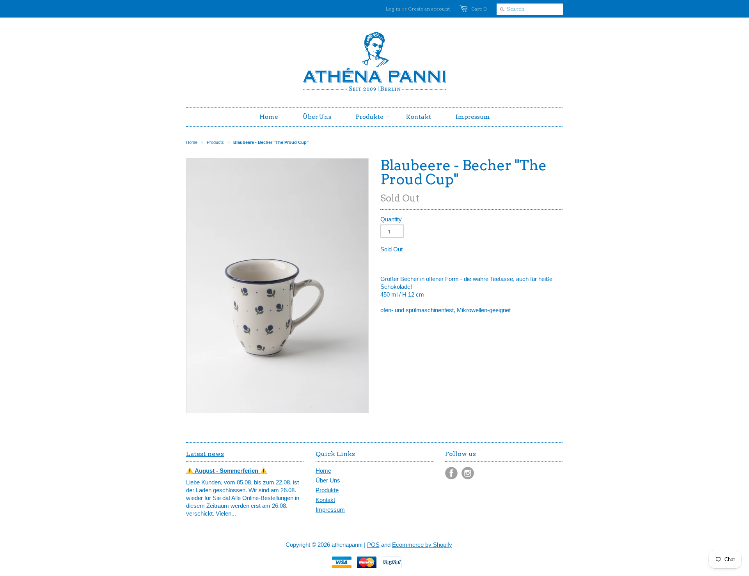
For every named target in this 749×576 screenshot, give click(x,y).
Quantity (391, 219)
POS (373, 544)
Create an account (429, 9)
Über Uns (328, 480)
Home (323, 470)
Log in (392, 9)
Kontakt (325, 499)
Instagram (467, 473)
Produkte (327, 490)
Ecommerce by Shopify (422, 544)
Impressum (330, 509)
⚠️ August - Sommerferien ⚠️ (226, 470)
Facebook (451, 473)
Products (215, 142)
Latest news (205, 454)
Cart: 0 (479, 9)
